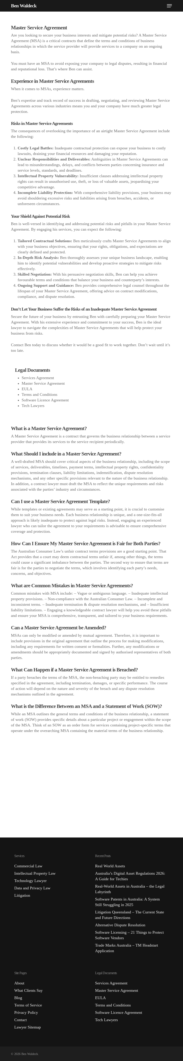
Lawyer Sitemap (27, 1027)
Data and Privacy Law (32, 888)
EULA (27, 389)
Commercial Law (28, 866)
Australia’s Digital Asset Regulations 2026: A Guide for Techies (130, 876)
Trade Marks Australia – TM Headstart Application (126, 948)
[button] (169, 6)
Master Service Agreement (43, 383)
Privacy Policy (26, 1012)
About (19, 983)
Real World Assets (110, 866)
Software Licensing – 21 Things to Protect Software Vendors (129, 935)
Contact (20, 1020)
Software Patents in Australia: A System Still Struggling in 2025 (127, 902)
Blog (18, 998)
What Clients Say (28, 990)
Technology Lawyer (30, 880)
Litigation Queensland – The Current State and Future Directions (129, 915)
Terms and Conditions (39, 394)
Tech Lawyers (33, 405)
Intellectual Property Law (35, 873)
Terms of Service (28, 1005)
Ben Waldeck (23, 5)
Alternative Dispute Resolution (120, 925)
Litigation (22, 895)
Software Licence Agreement (45, 400)
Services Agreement (38, 378)
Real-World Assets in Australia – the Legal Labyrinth (129, 889)
